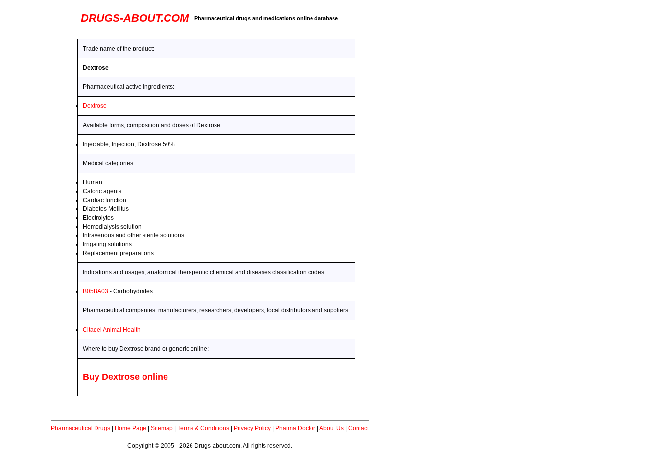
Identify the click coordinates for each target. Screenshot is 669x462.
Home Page (130, 428)
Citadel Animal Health (112, 329)
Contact (358, 428)
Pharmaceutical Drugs (80, 428)
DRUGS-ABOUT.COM (135, 18)
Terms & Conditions (203, 428)
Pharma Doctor (295, 428)
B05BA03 (95, 291)
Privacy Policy (252, 428)
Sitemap (162, 428)
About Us (331, 428)
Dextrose (95, 106)
